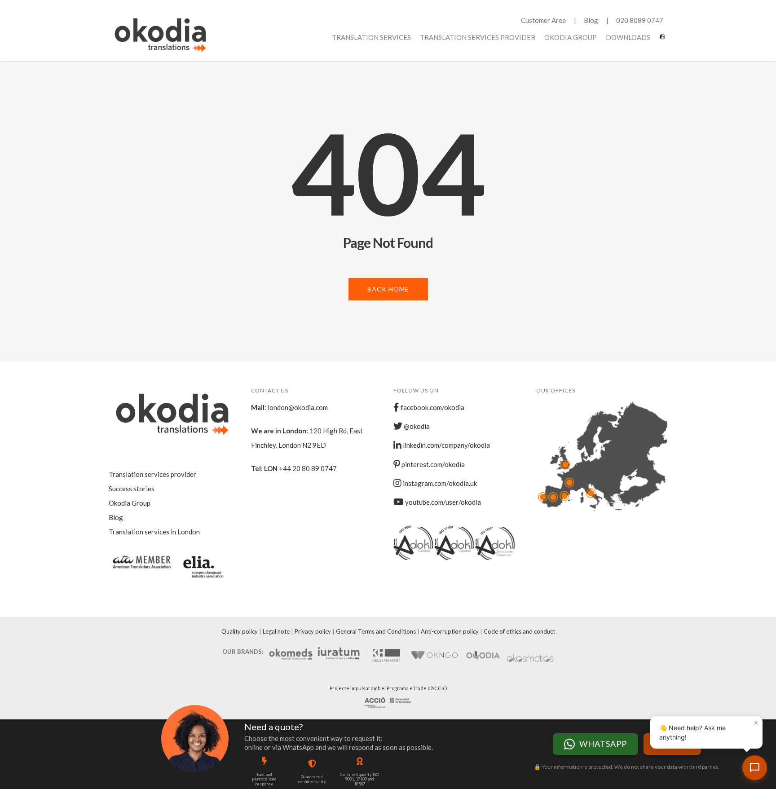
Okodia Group (570, 37)
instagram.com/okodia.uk (439, 483)
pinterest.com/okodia (432, 464)
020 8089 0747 (639, 20)
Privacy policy (313, 631)
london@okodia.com (298, 407)
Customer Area (543, 20)
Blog (591, 20)
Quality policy (239, 631)
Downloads (628, 37)
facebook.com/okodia (431, 407)
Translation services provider (477, 37)
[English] (663, 40)
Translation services (371, 37)
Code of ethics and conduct (519, 631)
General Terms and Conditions (376, 631)
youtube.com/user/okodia (442, 502)
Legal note (276, 631)
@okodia (416, 426)
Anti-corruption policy (450, 631)
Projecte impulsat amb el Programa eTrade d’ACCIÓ (388, 688)
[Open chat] (754, 767)
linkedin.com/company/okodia (445, 445)
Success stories (131, 489)
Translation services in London (154, 532)
